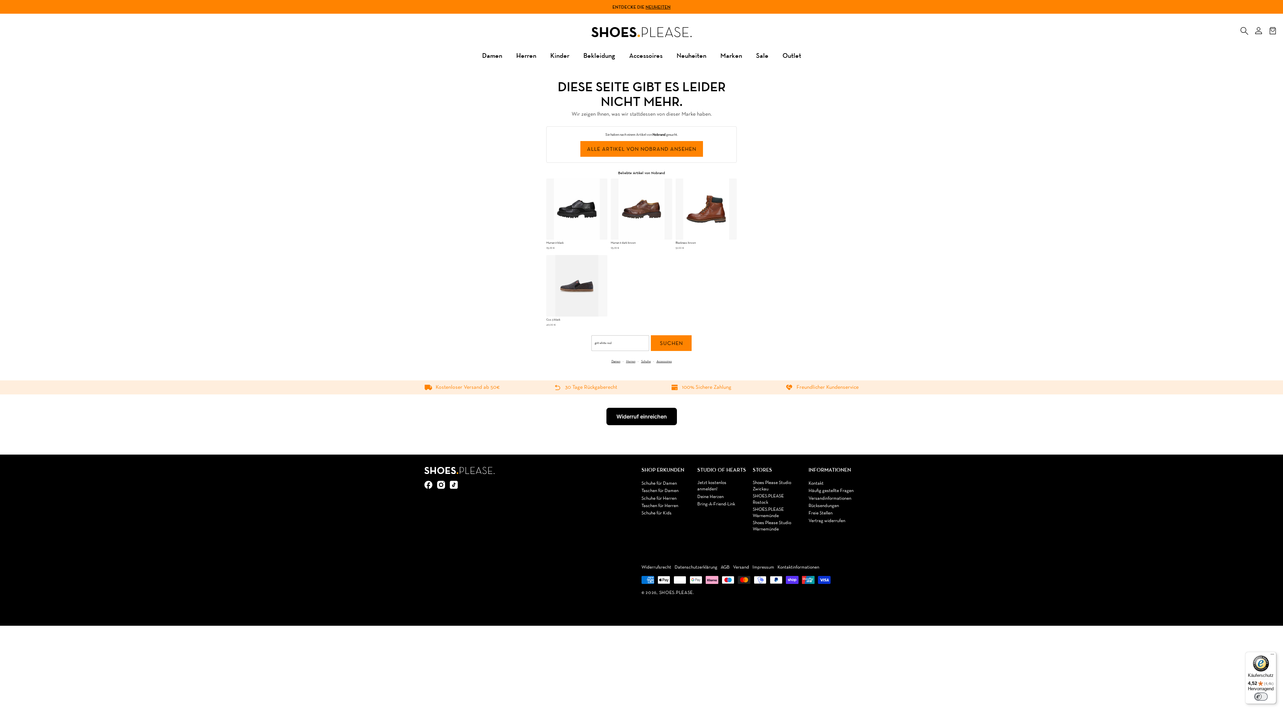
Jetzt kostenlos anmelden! (711, 486)
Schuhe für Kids (657, 513)
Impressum (763, 567)
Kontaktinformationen (798, 567)
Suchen (671, 343)
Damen (492, 55)
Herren (526, 55)
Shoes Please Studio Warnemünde (772, 526)
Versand (741, 567)
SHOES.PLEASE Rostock (768, 499)
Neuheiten (658, 7)
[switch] (1261, 697)
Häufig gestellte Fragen (831, 491)
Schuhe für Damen (659, 483)
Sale (762, 55)
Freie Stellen (821, 513)
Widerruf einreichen (641, 416)
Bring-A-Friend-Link (716, 504)
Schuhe (646, 361)
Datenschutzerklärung (696, 567)
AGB (725, 567)
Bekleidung (599, 55)
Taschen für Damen (660, 491)
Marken (731, 55)
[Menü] (1272, 656)
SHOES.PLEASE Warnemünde (768, 512)
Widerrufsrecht (656, 567)
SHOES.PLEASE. (676, 593)
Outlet (791, 55)
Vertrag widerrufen (827, 521)
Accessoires (646, 55)
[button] (1244, 29)
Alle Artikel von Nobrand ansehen (641, 149)
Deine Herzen (710, 497)
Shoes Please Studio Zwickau (772, 486)
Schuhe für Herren (659, 498)
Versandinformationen (830, 498)
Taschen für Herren (660, 506)
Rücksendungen (824, 506)
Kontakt (816, 483)
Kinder (559, 55)
